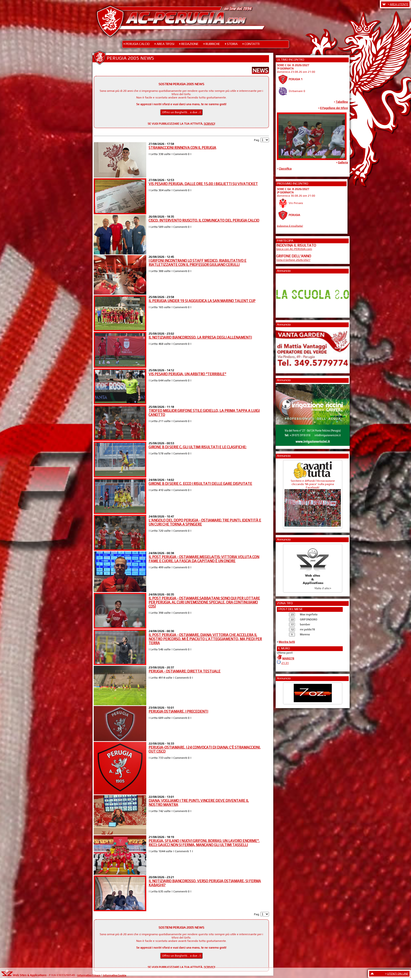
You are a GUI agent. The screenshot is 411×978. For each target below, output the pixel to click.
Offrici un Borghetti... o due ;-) (181, 112)
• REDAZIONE (189, 44)
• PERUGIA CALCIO (136, 44)
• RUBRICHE (211, 44)
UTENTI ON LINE (397, 973)
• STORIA (231, 44)
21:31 (285, 663)
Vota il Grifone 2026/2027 (293, 260)
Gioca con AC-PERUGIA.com (294, 249)
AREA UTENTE (399, 4)
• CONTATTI (250, 44)
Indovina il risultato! (290, 225)
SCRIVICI (209, 123)
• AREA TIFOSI (164, 44)
